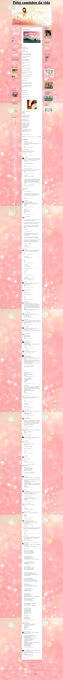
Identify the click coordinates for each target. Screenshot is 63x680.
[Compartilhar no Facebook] (39, 136)
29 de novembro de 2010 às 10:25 (28, 198)
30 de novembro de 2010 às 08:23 (28, 647)
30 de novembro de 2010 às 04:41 (28, 619)
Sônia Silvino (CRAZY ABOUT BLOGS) (30, 542)
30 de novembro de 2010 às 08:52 (28, 655)
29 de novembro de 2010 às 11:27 (28, 246)
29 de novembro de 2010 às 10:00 (28, 147)
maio (14, 207)
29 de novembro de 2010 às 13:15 (28, 317)
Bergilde (25, 200)
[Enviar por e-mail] (37, 136)
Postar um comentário (26, 657)
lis (24, 475)
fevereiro (15, 211)
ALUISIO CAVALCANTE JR (28, 464)
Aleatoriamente (26, 340)
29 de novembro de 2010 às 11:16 (28, 214)
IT (24, 489)
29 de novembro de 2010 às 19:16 (28, 438)
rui (24, 354)
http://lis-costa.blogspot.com (26, 134)
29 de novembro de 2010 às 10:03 (28, 155)
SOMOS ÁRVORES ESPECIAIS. (15, 162)
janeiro (15, 212)
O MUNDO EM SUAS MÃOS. (15, 198)
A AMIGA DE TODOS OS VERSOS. (15, 147)
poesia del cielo (26, 511)
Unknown (25, 395)
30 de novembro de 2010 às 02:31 (28, 533)
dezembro (15, 126)
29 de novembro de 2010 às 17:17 (28, 393)
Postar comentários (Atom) (33, 665)
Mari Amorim (26, 333)
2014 (13, 120)
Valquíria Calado (26, 631)
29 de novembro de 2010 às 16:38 (28, 383)
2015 (13, 118)
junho (15, 206)
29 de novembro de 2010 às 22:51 (28, 487)
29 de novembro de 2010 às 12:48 (28, 287)
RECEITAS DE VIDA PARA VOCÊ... (15, 191)
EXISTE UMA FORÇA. (15, 133)
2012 (13, 122)
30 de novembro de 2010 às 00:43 (28, 509)
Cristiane (25, 326)
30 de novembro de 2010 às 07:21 (28, 629)
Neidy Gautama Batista (27, 519)
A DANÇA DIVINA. (15, 177)
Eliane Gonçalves (26, 289)
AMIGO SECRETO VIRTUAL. (15, 143)
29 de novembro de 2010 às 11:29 (28, 254)
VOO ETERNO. (15, 169)
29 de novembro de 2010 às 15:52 (28, 352)
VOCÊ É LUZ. (15, 135)
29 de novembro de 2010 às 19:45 (28, 453)
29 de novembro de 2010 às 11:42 (28, 262)
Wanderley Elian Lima (27, 168)
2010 (13, 125)
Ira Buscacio (26, 649)
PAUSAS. (15, 140)
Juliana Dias (26, 350)
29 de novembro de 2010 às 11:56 (28, 275)
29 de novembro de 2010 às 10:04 (28, 166)
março (15, 210)
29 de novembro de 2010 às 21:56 (28, 473)
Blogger (39, 673)
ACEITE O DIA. (15, 172)
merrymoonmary (31, 673)
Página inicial (32, 662)
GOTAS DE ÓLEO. (15, 188)
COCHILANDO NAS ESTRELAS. (15, 174)
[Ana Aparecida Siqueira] (12, 41)
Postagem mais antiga (38, 661)
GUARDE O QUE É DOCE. (15, 165)
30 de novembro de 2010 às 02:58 (28, 540)
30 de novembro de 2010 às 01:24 (28, 517)
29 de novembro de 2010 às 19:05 (28, 434)
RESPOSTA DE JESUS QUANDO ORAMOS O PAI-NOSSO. (15, 181)
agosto (15, 203)
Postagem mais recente (26, 661)
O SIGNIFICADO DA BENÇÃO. (15, 195)
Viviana (25, 440)
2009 (13, 214)
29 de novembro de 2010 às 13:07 (28, 299)
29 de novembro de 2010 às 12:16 (28, 279)
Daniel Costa (26, 417)
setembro (15, 202)
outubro (15, 200)
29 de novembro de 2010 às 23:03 (28, 501)
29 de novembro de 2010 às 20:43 (28, 462)
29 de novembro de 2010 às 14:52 (28, 338)
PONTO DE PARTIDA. (15, 138)
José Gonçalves (26, 216)
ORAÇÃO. (15, 167)
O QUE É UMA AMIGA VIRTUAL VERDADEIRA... (15, 157)
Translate (15, 29)
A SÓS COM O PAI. (15, 150)
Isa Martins (25, 409)
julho (14, 204)
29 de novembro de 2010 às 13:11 (28, 310)
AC (24, 248)
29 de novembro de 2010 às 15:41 (28, 348)
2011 (13, 124)
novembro (15, 128)
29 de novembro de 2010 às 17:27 (28, 401)
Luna (25, 428)
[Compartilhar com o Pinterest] (40, 136)
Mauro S (25, 188)
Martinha (25, 319)
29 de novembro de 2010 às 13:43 (28, 324)
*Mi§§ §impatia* (26, 312)
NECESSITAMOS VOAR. (15, 185)
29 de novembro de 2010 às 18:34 (28, 426)
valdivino (25, 157)
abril (14, 208)
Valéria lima (25, 149)
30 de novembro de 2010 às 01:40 (28, 524)
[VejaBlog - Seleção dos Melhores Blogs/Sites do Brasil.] (15, 33)
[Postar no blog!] (38, 136)
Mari (24, 281)
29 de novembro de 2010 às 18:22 (28, 415)
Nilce (25, 526)
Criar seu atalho (13, 42)
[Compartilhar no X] (39, 136)
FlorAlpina (25, 455)
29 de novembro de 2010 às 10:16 (28, 186)
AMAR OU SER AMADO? (15, 130)
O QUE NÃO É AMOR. (15, 152)
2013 (13, 121)
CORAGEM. (15, 154)
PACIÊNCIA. (15, 139)
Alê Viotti (25, 301)
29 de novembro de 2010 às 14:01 (28, 331)
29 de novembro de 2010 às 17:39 (28, 407)
